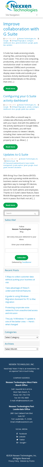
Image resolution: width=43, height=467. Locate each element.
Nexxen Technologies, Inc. (27, 39)
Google (5, 41)
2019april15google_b (19, 41)
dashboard (7, 43)
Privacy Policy (13, 461)
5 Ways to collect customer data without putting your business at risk (20, 279)
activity (29, 107)
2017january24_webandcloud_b (14, 163)
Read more (10, 88)
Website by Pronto (27, 461)
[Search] (35, 213)
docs (13, 43)
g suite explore (18, 165)
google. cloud (33, 165)
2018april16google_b (19, 107)
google (30, 43)
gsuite (36, 43)
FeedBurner (26, 262)
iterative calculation (14, 167)
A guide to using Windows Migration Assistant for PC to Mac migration (20, 299)
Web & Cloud (10, 161)
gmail (25, 165)
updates (9, 45)
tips (4, 45)
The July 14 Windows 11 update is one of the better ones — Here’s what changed (20, 321)
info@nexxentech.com (24, 400)
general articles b (21, 43)
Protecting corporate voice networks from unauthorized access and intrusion (21, 310)
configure (30, 41)
